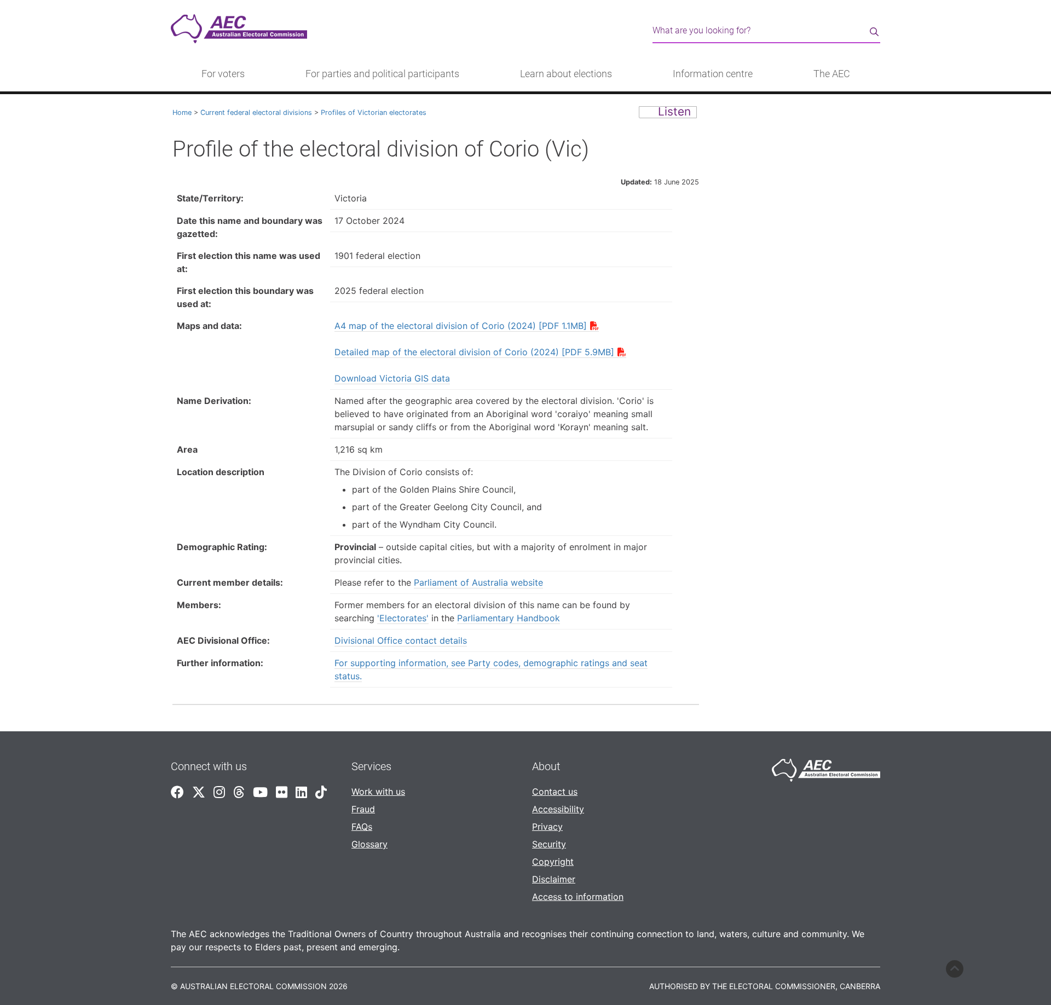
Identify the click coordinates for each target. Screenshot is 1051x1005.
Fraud (363, 809)
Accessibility (558, 809)
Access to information (577, 896)
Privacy (547, 826)
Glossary (369, 844)
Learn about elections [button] (566, 73)
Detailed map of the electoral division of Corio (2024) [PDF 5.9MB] (474, 351)
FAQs (361, 826)
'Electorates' (403, 618)
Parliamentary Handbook (508, 618)
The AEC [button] (831, 73)
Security (549, 844)
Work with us (378, 791)
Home (182, 112)
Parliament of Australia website (478, 582)
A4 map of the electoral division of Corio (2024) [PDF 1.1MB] (460, 325)
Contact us (555, 791)
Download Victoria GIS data (392, 378)
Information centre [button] (713, 73)
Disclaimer (553, 879)
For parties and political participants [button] (382, 73)
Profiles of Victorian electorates (373, 112)
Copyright (553, 861)
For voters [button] (223, 73)
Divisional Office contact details (400, 640)
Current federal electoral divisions (256, 112)
